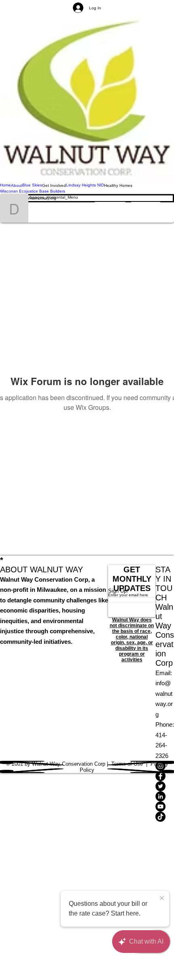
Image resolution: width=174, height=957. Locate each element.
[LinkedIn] (164, 796)
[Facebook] (164, 776)
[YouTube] (164, 806)
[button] (54, 185)
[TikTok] (164, 817)
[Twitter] (164, 786)
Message (110, 208)
